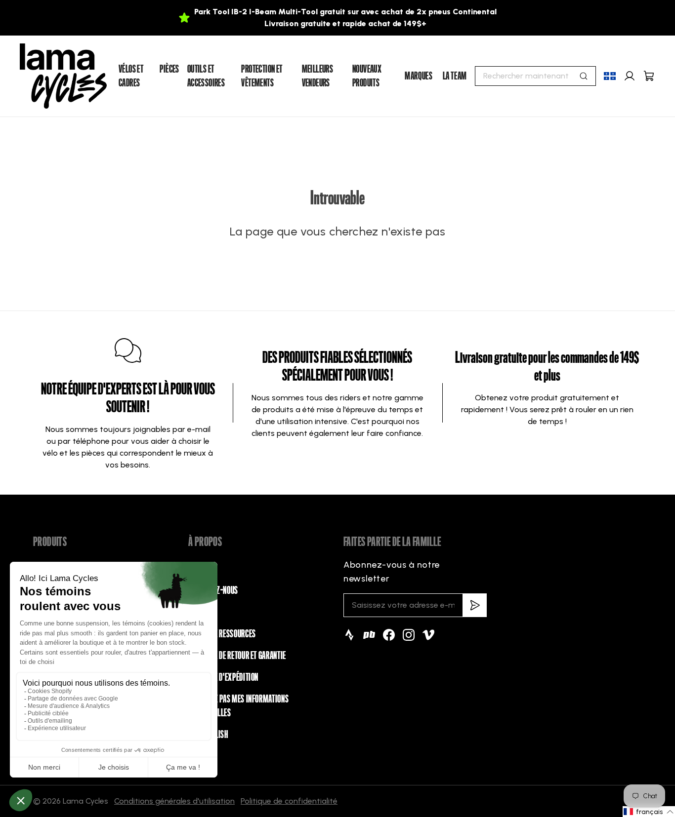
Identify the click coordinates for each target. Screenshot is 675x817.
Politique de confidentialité (289, 801)
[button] (649, 811)
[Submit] (583, 76)
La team (455, 76)
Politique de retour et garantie (237, 655)
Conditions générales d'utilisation (174, 801)
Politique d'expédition (223, 677)
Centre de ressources (222, 634)
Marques (418, 76)
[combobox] (535, 76)
